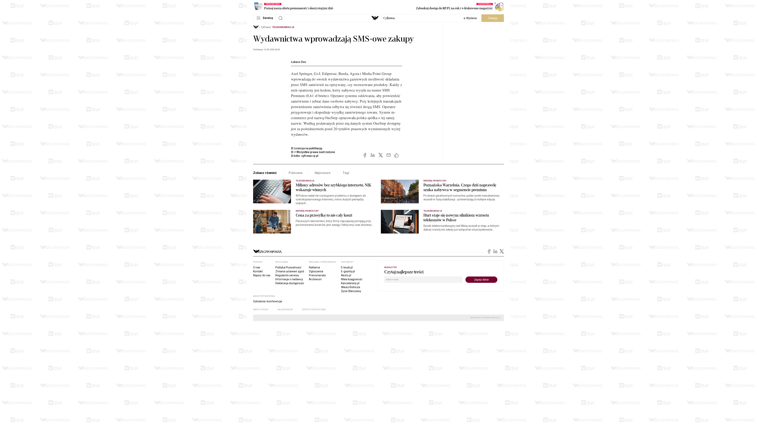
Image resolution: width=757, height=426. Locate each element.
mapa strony (260, 309)
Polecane (296, 173)
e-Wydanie (470, 18)
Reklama (314, 267)
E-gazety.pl (348, 271)
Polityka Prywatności (288, 267)
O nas (256, 267)
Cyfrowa (265, 27)
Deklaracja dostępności (289, 283)
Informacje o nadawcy (289, 279)
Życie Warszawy (351, 291)
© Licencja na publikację (307, 148)
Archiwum (315, 279)
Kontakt (258, 271)
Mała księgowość (351, 279)
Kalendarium (285, 309)
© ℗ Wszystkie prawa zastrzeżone (313, 152)
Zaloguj (492, 18)
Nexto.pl (346, 275)
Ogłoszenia (316, 271)
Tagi (346, 173)
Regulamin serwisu (287, 275)
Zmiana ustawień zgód (289, 271)
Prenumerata (317, 275)
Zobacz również (265, 173)
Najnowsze (323, 173)
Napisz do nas (261, 275)
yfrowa (389, 18)
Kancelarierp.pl (350, 283)
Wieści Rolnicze (350, 287)
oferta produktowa (314, 309)
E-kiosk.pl (347, 267)
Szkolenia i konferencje (267, 301)
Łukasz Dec (298, 62)
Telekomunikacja (283, 27)
